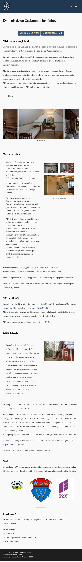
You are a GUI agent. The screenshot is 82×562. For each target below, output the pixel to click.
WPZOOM (31, 557)
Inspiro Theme (21, 557)
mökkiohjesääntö (10, 308)
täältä (47, 322)
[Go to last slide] (4, 123)
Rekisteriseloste (26, 552)
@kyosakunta (13, 557)
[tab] (37, 140)
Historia (11, 96)
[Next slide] (77, 123)
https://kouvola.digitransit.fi (15, 444)
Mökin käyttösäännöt (39, 308)
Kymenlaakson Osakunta (16, 554)
